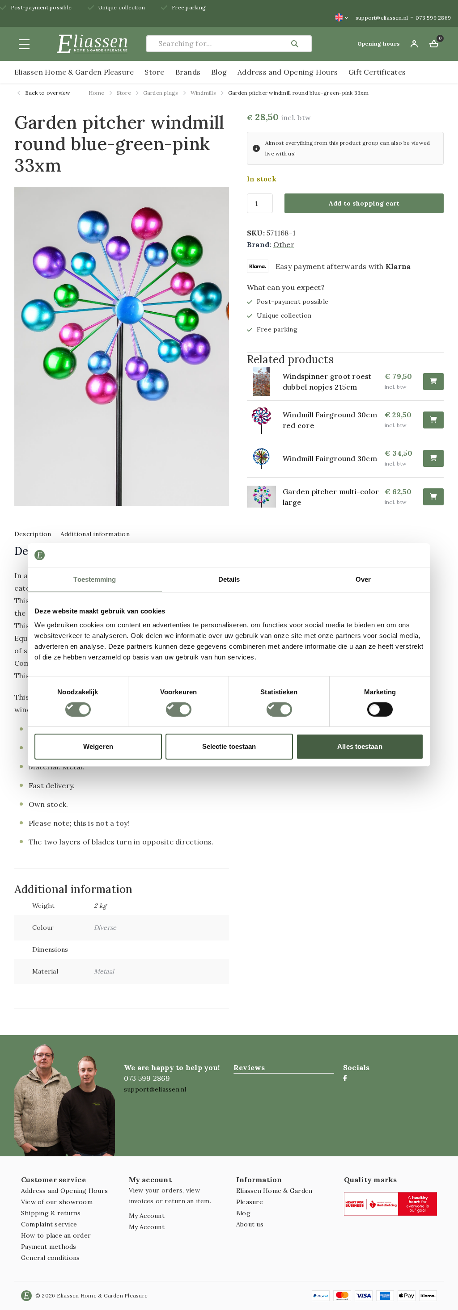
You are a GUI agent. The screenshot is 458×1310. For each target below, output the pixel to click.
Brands (187, 71)
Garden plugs (160, 92)
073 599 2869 (433, 17)
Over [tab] (363, 579)
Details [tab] (229, 579)
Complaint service (49, 1224)
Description (32, 534)
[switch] (178, 709)
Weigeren (98, 746)
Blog (219, 71)
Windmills (203, 92)
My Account (147, 1216)
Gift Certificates (377, 71)
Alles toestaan (359, 746)
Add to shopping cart (364, 203)
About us (249, 1224)
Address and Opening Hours (287, 71)
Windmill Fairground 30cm (330, 458)
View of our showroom (57, 1202)
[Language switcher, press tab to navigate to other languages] (341, 17)
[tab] (32, 534)
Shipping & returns (51, 1213)
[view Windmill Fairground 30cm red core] (265, 419)
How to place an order (56, 1235)
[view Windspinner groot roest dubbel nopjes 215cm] (265, 381)
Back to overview (47, 92)
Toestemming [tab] (94, 579)
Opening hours (378, 43)
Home (97, 92)
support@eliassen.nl (382, 17)
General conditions (50, 1258)
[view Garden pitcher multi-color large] (265, 496)
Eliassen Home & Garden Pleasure (74, 71)
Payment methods (48, 1247)
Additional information (95, 534)
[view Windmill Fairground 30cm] (265, 458)
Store (154, 71)
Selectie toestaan (229, 746)
